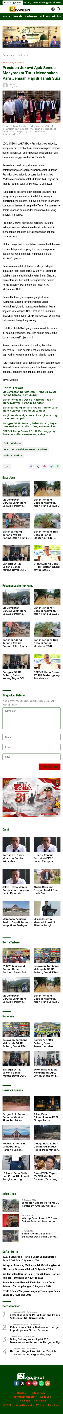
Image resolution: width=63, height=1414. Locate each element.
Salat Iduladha (13, 455)
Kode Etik (45, 1396)
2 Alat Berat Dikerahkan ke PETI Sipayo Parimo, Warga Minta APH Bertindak (46, 1117)
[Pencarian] (58, 9)
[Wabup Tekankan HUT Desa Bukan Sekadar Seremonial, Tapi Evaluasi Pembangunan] (11, 1220)
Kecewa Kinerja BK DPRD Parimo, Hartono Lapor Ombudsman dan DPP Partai (14, 1146)
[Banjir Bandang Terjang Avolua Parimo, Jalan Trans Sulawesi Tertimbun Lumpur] (16, 521)
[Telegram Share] (51, 466)
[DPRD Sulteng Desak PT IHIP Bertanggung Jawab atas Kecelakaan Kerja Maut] (47, 553)
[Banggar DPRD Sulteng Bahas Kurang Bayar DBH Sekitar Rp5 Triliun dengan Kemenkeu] (16, 553)
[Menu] (5, 9)
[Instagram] (35, 1383)
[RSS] (47, 1383)
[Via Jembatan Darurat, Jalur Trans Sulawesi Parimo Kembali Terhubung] (16, 488)
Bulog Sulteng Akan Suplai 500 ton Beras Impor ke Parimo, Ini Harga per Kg (35, 1341)
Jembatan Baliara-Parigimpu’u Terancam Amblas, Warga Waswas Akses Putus (40, 1204)
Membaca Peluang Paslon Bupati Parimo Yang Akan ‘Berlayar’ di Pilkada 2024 (16, 922)
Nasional (19, 62)
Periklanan (40, 1400)
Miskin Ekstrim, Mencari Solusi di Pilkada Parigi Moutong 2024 (44, 922)
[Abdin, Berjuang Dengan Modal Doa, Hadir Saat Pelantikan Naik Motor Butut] (47, 876)
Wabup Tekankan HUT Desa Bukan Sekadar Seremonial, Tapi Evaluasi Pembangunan (39, 1220)
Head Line (8, 62)
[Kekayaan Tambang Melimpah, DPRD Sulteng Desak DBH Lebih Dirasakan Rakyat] (47, 955)
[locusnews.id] (20, 9)
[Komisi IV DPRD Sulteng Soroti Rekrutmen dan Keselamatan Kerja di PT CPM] (47, 1029)
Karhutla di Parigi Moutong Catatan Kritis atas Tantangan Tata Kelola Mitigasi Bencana (14, 858)
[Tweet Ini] (37, 466)
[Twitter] (22, 1383)
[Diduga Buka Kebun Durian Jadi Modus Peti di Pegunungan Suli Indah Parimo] (47, 1132)
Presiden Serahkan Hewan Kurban (25, 449)
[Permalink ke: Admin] (5, 85)
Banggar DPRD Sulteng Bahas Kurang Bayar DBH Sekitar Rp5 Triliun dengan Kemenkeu (30, 425)
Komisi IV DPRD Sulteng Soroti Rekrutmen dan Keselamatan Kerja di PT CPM (47, 1043)
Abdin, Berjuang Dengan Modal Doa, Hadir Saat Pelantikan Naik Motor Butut (46, 890)
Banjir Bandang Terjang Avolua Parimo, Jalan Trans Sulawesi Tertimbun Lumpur (30, 409)
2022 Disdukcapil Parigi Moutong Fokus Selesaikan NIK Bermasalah (35, 1316)
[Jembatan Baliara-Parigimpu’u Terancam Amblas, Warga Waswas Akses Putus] (11, 1205)
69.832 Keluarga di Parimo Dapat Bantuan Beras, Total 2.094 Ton (15, 969)
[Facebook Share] (31, 466)
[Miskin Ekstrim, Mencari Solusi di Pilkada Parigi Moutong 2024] (47, 908)
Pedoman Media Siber (24, 1396)
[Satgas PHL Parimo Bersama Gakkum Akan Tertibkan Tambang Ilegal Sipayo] (16, 1103)
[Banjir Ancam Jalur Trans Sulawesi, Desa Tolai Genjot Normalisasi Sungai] (11, 1236)
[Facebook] (16, 1383)
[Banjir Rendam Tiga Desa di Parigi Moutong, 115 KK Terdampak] (47, 521)
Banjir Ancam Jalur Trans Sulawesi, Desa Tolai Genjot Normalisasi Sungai (39, 1235)
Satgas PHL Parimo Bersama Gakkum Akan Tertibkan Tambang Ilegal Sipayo (14, 1117)
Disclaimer (24, 1400)
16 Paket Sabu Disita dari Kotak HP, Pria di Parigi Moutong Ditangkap (16, 1176)
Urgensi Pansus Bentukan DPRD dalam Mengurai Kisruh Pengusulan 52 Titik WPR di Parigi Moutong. (47, 858)
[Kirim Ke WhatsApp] (57, 466)
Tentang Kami (38, 1393)
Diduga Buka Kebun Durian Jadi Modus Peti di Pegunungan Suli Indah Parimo (46, 1146)
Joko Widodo (12, 443)
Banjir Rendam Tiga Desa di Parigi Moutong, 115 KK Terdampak (30, 417)
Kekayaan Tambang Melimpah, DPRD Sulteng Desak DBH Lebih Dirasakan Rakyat (46, 969)
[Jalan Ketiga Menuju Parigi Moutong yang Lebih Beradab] (16, 876)
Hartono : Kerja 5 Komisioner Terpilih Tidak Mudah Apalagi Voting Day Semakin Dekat (33, 1353)
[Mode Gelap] (53, 9)
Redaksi (21, 1393)
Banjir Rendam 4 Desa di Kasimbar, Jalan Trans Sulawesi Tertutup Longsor (28, 401)
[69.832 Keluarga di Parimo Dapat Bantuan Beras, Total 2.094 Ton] (16, 955)
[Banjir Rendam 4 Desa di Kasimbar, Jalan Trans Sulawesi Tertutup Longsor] (47, 488)
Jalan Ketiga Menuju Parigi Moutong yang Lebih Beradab (16, 890)
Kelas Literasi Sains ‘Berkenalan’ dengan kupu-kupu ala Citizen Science (35, 1329)
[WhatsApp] (41, 1383)
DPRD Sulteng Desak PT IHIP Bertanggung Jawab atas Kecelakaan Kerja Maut (29, 433)
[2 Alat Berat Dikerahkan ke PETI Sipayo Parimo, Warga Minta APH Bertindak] (47, 1103)
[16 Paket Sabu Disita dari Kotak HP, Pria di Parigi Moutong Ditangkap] (16, 1162)
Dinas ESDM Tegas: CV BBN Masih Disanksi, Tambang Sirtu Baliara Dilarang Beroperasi (46, 1176)
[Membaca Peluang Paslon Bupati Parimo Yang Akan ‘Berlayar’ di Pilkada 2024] (16, 908)
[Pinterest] (29, 1383)
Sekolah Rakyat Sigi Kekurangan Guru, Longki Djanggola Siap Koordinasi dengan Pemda (46, 1072)
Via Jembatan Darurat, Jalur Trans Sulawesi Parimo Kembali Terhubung (29, 393)
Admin (12, 84)
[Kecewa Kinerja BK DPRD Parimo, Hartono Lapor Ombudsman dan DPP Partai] (16, 1132)
